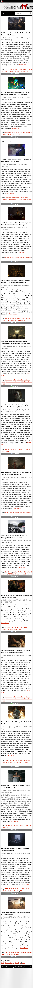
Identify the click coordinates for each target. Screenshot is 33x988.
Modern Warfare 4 (18, 69)
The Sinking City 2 (10, 449)
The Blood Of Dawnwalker (13, 318)
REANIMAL (8, 889)
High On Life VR (10, 132)
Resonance (8, 380)
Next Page (18, 963)
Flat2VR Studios (20, 132)
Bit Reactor (24, 197)
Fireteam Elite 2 (14, 760)
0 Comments (6, 77)
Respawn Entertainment (9, 199)
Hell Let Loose (9, 952)
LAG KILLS (8, 825)
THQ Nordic (26, 889)
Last (23, 963)
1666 (6, 512)
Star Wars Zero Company (12, 197)
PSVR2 (12, 134)
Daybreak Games (7, 762)
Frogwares (20, 449)
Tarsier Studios (17, 889)
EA (18, 199)
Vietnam (16, 952)
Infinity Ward (28, 69)
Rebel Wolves (25, 318)
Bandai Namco (6, 320)
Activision (4, 71)
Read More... (23, 64)
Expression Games (26, 952)
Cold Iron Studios (25, 760)
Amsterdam (12, 512)
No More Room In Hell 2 (12, 627)
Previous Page (9, 963)
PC (27, 71)
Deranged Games (18, 825)
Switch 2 (23, 71)
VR (19, 134)
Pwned (26, 967)
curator (7, 257)
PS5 (9, 71)
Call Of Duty (8, 69)
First (2, 963)
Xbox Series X (15, 71)
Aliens (7, 760)
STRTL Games (14, 257)
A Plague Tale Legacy (19, 380)
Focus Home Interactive (13, 382)
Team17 (4, 954)
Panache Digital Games (23, 512)
